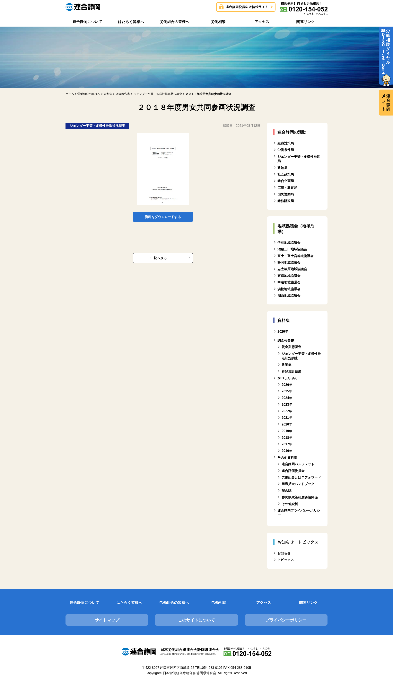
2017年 (287, 444)
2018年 (287, 437)
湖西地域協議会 (289, 295)
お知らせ (284, 553)
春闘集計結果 (291, 371)
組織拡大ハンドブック (298, 484)
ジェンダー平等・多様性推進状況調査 (301, 356)
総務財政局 (286, 201)
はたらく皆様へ (129, 602)
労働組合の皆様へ (174, 602)
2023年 (287, 404)
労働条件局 (286, 150)
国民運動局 (286, 194)
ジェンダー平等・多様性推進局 (299, 159)
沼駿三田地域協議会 (292, 249)
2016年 (287, 450)
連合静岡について (84, 602)
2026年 (287, 384)
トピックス (286, 559)
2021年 (287, 417)
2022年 (287, 411)
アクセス (263, 602)
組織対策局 (286, 143)
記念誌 (286, 490)
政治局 (282, 168)
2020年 (287, 424)
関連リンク (308, 602)
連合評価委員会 (293, 471)
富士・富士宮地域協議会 (296, 256)
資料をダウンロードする (163, 217)
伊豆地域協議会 (289, 242)
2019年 (287, 431)
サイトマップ (107, 620)
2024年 (287, 398)
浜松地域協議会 (289, 289)
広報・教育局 (287, 187)
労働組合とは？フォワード (301, 477)
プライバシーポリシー (285, 620)
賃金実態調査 (291, 347)
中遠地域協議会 (289, 282)
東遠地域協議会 (289, 275)
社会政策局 (286, 174)
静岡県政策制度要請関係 (300, 497)
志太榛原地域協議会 (292, 269)
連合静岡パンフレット (298, 464)
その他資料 (290, 504)
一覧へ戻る (158, 258)
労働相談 (218, 602)
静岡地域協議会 (289, 262)
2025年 (287, 391)
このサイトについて (196, 620)
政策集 (286, 364)
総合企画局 (286, 181)
